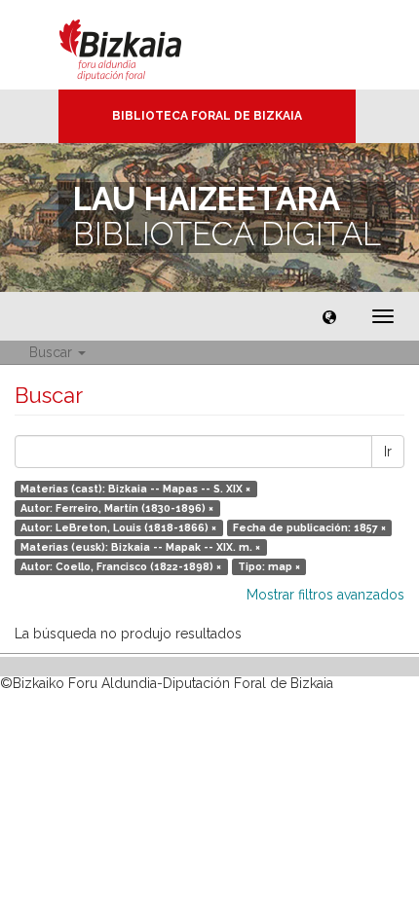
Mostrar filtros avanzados (325, 594)
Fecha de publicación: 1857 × (309, 527)
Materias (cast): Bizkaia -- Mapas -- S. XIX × (135, 488)
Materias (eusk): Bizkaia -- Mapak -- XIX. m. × (140, 547)
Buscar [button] (52, 352)
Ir (388, 451)
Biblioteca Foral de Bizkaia (207, 116)
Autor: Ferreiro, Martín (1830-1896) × (116, 508)
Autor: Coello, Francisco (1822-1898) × (120, 566)
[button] (329, 316)
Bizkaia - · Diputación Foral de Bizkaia (140, 45)
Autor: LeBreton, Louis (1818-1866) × (118, 527)
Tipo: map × (269, 566)
